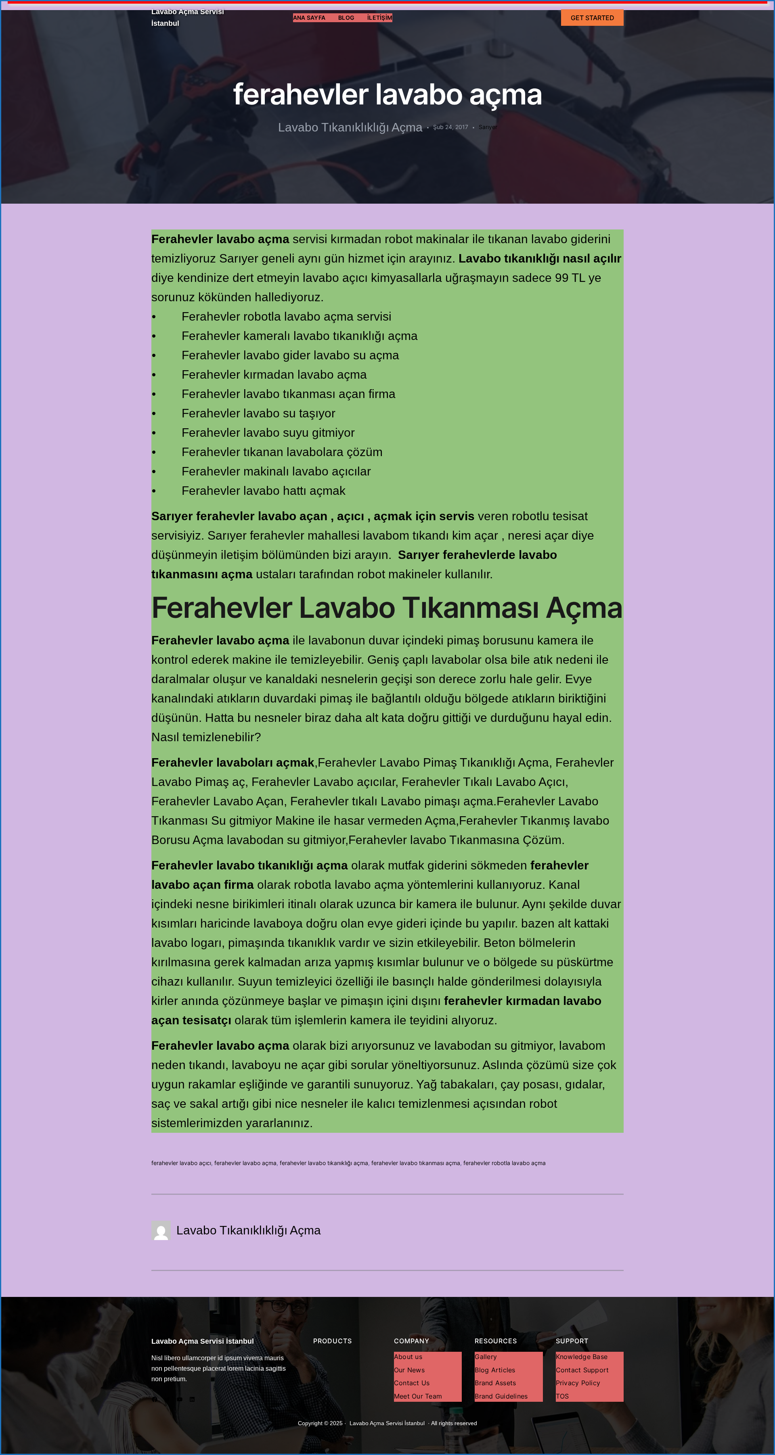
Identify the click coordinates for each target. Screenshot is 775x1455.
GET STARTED (592, 18)
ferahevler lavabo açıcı (181, 1162)
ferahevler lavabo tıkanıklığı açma (324, 1162)
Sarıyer (488, 126)
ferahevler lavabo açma (245, 1162)
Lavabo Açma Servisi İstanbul (202, 1341)
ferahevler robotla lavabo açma (504, 1162)
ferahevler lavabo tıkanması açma (415, 1162)
